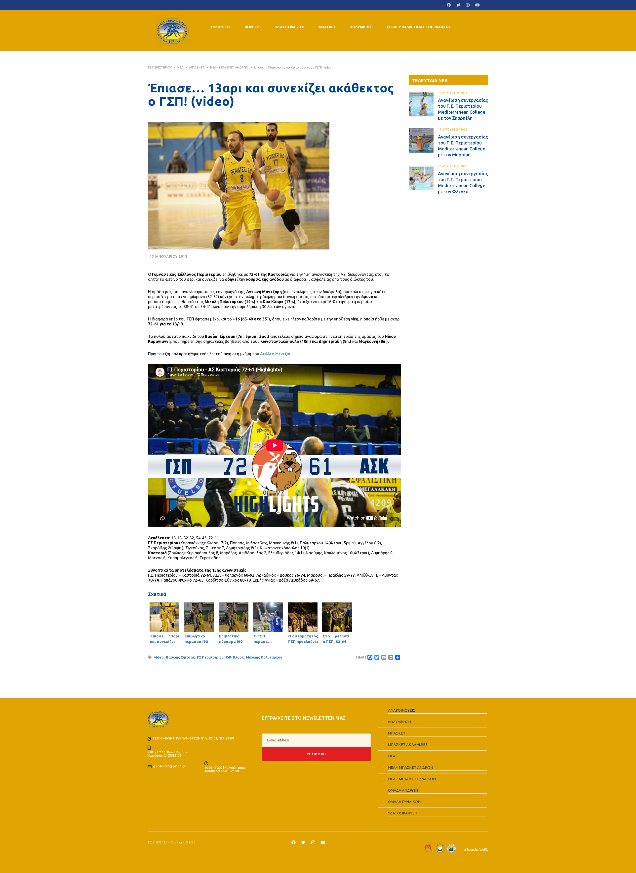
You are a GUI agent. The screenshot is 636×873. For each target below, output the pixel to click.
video (159, 657)
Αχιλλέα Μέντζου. (275, 353)
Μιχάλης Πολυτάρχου (264, 657)
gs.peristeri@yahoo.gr (169, 766)
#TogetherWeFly (476, 849)
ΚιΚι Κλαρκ (235, 657)
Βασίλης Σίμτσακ (180, 657)
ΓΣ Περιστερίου (210, 657)
